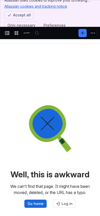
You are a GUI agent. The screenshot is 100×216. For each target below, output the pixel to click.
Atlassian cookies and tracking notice (35, 6)
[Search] (37, 33)
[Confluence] (27, 33)
